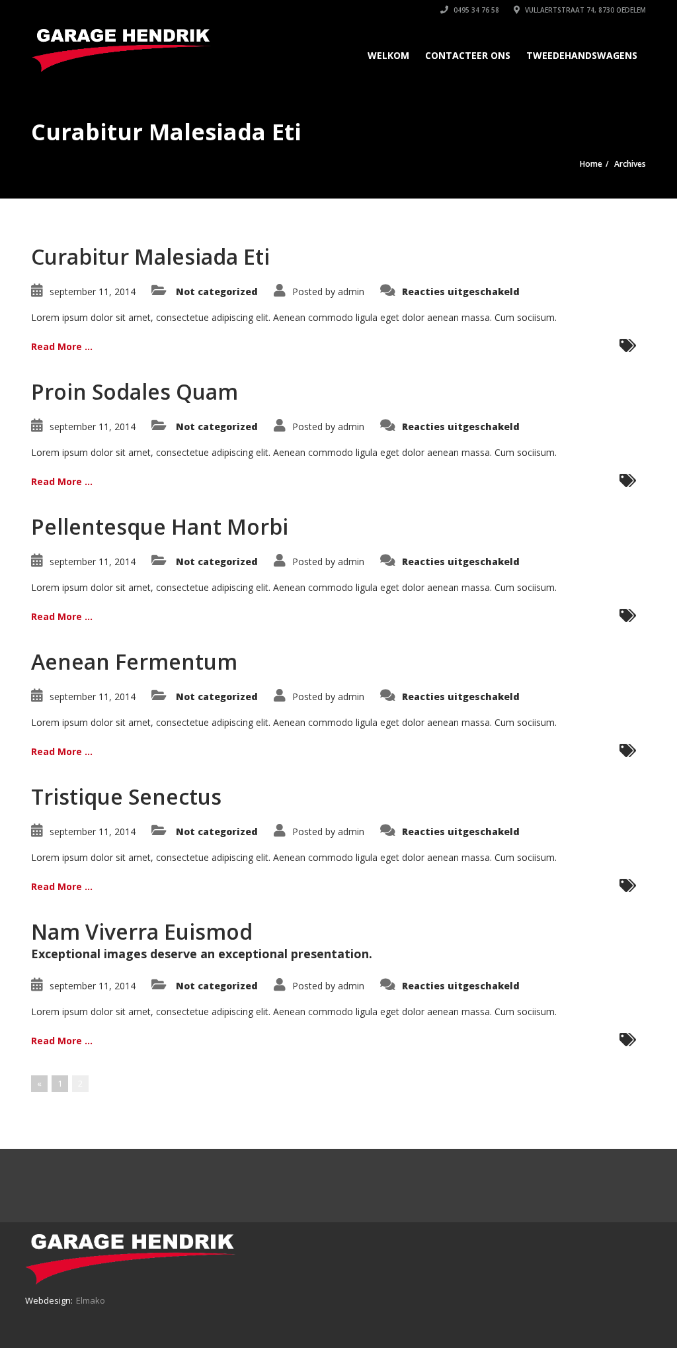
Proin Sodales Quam (134, 391)
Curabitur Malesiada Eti (150, 256)
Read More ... (62, 346)
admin (351, 291)
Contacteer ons (467, 55)
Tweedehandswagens (581, 55)
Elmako (90, 1300)
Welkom (388, 55)
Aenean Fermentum (134, 661)
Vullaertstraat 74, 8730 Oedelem (584, 10)
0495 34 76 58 (475, 10)
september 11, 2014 (93, 291)
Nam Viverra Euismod (142, 931)
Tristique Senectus (126, 796)
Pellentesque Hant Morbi (159, 526)
